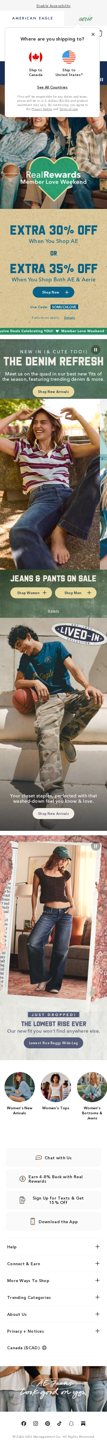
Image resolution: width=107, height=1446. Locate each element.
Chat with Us (58, 1157)
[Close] (93, 34)
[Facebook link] (23, 1424)
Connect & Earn (23, 1263)
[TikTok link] (59, 1424)
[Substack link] (83, 1424)
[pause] (95, 846)
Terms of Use (68, 109)
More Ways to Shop (28, 1280)
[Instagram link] (35, 1424)
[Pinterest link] (47, 1424)
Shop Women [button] (28, 592)
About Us (17, 1314)
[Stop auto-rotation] (101, 79)
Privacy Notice (42, 109)
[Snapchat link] (71, 1424)
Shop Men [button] (72, 592)
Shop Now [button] (50, 292)
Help (12, 1247)
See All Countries (52, 86)
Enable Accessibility (54, 5)
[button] (36, 63)
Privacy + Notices (25, 1331)
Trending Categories (29, 1297)
